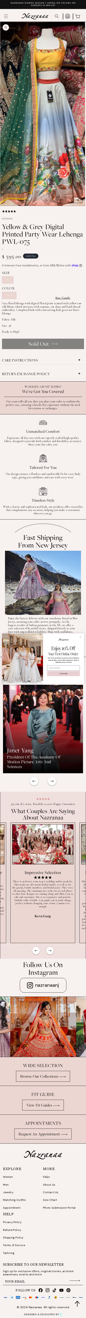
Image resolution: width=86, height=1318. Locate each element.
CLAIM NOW (63, 673)
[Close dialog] (80, 636)
